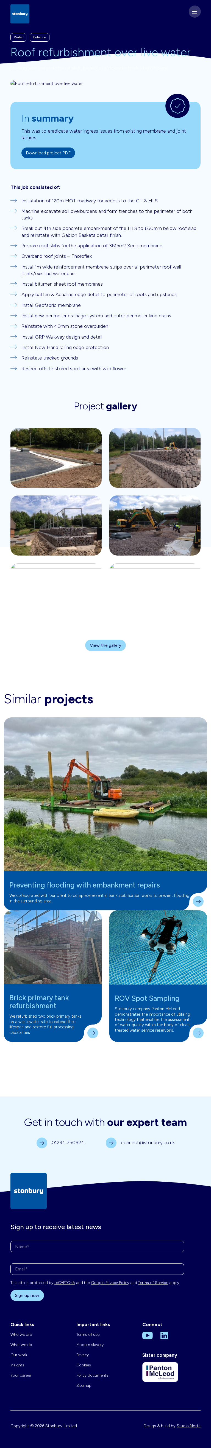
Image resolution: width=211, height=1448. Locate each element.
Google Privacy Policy (110, 1282)
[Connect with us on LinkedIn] (164, 1335)
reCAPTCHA (64, 1282)
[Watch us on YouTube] (147, 1335)
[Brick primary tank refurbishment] (53, 947)
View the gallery (105, 645)
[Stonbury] (19, 13)
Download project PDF (48, 152)
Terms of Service (153, 1282)
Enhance (39, 37)
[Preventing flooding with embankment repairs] (105, 794)
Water (18, 37)
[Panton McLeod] (160, 1376)
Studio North (189, 1425)
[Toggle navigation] (194, 11)
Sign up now (27, 1295)
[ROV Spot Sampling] (158, 947)
